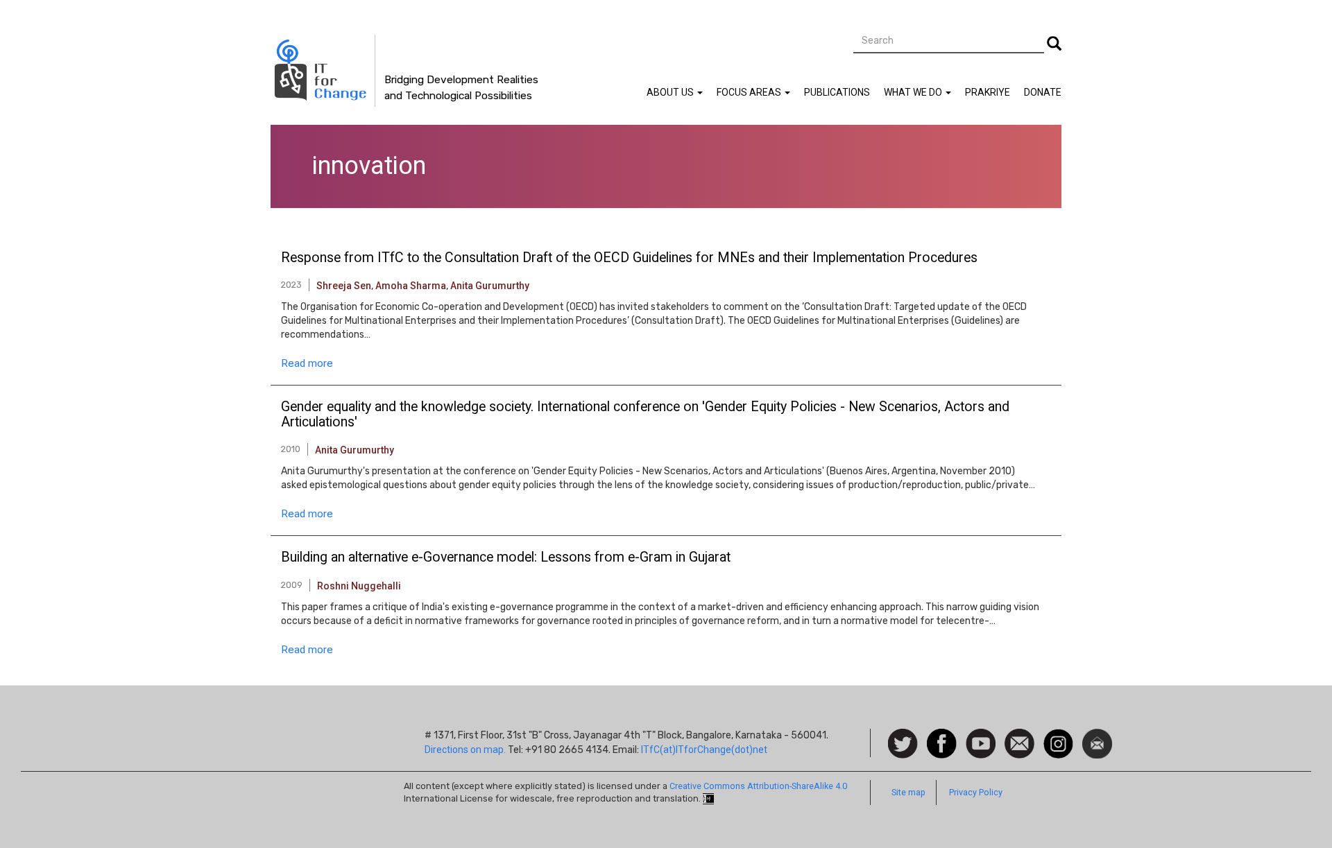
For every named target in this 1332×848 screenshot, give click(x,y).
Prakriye (987, 92)
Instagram (1058, 735)
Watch (979, 735)
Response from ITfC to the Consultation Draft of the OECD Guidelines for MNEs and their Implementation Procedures (629, 258)
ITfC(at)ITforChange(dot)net (704, 749)
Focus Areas (750, 92)
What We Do (914, 92)
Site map (908, 792)
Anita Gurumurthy (489, 285)
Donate (1042, 92)
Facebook (942, 735)
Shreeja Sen (343, 285)
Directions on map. (465, 749)
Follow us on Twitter (903, 744)
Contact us (1019, 742)
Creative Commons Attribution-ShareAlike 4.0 (758, 786)
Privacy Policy (975, 792)
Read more (307, 363)
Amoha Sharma (410, 285)
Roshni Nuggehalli (359, 585)
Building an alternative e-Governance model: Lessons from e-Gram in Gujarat (506, 557)
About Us (671, 92)
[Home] (323, 71)
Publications (837, 92)
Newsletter (1097, 735)
